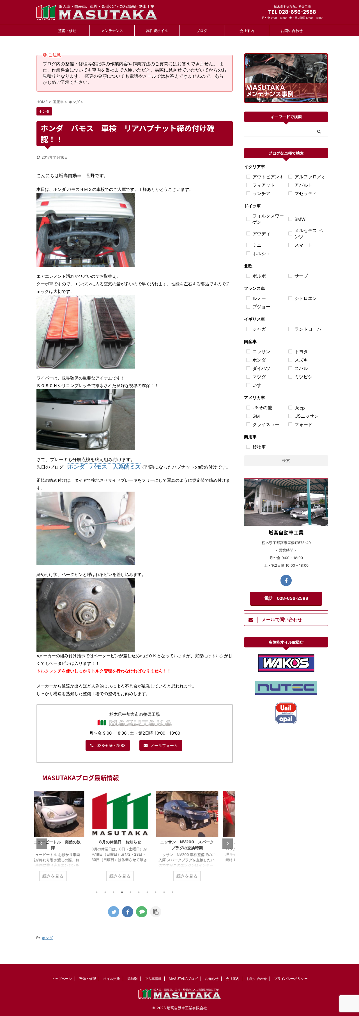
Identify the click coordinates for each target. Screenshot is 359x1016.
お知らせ (211, 978)
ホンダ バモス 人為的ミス (104, 467)
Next (227, 843)
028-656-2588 (111, 745)
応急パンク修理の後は (202, 841)
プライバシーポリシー (291, 978)
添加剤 (132, 978)
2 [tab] (105, 892)
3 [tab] (113, 892)
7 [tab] (147, 892)
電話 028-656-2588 (286, 598)
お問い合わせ (292, 30)
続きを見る (67, 876)
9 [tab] (164, 892)
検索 (286, 460)
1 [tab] (97, 892)
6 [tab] (139, 892)
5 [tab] (130, 892)
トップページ (62, 978)
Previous (41, 843)
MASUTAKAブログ (183, 978)
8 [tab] (155, 892)
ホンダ (47, 938)
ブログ (201, 30)
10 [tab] (172, 892)
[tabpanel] (67, 839)
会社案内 (247, 30)
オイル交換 (111, 978)
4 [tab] (122, 892)
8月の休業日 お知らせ (68, 841)
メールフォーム (164, 745)
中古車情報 (153, 978)
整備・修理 (67, 30)
